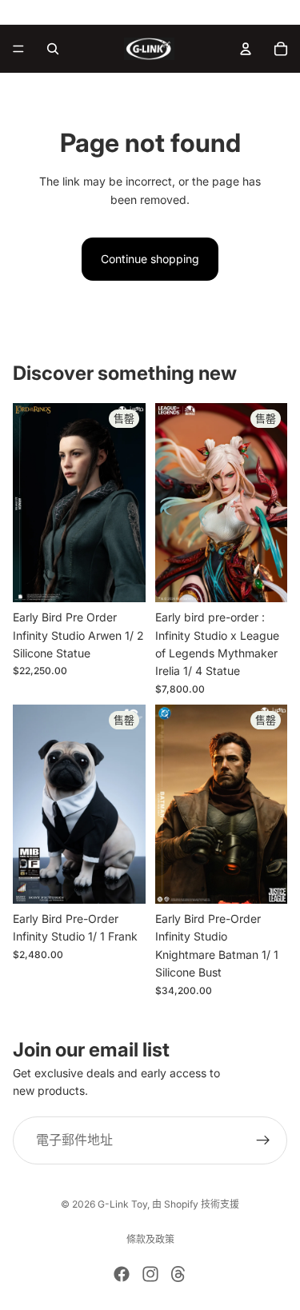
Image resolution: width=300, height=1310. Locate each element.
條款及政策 (150, 1239)
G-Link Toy (122, 1204)
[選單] (18, 48)
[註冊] (263, 1139)
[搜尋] (52, 48)
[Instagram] (150, 1274)
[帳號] (245, 48)
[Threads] (178, 1274)
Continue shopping (150, 259)
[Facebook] (121, 1274)
